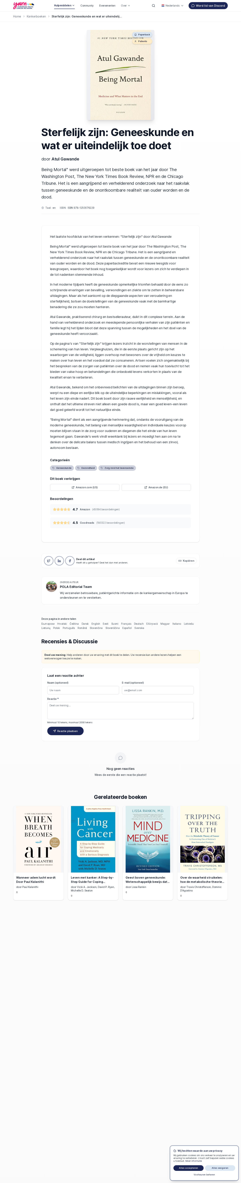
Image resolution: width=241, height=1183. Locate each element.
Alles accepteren (188, 1168)
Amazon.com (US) (87, 487)
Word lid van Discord (210, 5)
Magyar (165, 623)
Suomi (114, 623)
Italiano (177, 623)
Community (87, 5)
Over (124, 5)
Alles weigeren (220, 1168)
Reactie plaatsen (67, 731)
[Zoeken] (153, 5)
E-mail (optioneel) (133, 682)
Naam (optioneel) (58, 682)
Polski (56, 627)
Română (82, 627)
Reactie (53, 698)
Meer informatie (193, 1161)
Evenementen (107, 5)
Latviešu (189, 623)
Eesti (105, 623)
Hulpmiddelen (62, 5)
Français (126, 623)
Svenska (139, 627)
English (96, 623)
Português (69, 627)
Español (127, 627)
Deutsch (139, 623)
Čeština (74, 623)
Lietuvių (45, 627)
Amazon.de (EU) (158, 487)
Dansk (85, 623)
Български (48, 623)
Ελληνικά (152, 623)
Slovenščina (113, 627)
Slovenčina (96, 627)
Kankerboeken (36, 16)
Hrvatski (62, 623)
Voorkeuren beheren (204, 1174)
